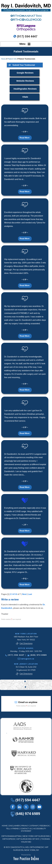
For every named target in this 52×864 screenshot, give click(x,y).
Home (3, 59)
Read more (25, 138)
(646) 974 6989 (38, 655)
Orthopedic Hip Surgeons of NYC (21, 839)
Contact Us (26, 829)
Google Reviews (25, 73)
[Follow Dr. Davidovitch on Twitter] (26, 807)
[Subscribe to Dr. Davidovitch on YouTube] (39, 807)
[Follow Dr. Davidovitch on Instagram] (32, 807)
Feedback (44, 826)
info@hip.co (27, 659)
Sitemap (34, 826)
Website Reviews (25, 81)
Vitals (25, 97)
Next (24, 594)
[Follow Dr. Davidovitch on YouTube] (19, 807)
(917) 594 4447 (27, 36)
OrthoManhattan (11, 836)
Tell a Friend (12, 829)
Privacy (25, 826)
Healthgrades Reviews (25, 89)
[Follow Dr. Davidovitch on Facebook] (12, 807)
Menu (22, 43)
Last (30, 594)
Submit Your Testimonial (23, 65)
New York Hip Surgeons (36, 836)
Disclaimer (14, 826)
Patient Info (12, 59)
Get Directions (26, 643)
